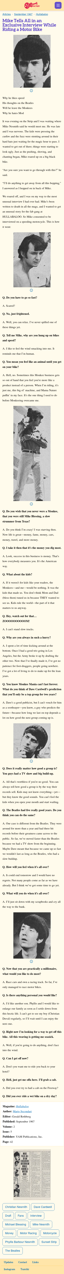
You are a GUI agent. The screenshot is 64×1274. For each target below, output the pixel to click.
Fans (21, 1215)
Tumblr (25, 1269)
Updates (8, 1262)
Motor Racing (28, 1233)
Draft (8, 1215)
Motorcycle (50, 1233)
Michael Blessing (15, 1224)
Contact (22, 1262)
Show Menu (58, 5)
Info (31, 90)
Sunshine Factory (32, 5)
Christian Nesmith (16, 1207)
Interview (36, 1215)
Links (35, 1262)
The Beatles (12, 1250)
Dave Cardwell (43, 1207)
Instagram (9, 1269)
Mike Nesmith (41, 1224)
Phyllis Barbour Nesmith (20, 1242)
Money (9, 1233)
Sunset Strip (49, 1242)
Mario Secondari (22, 1111)
